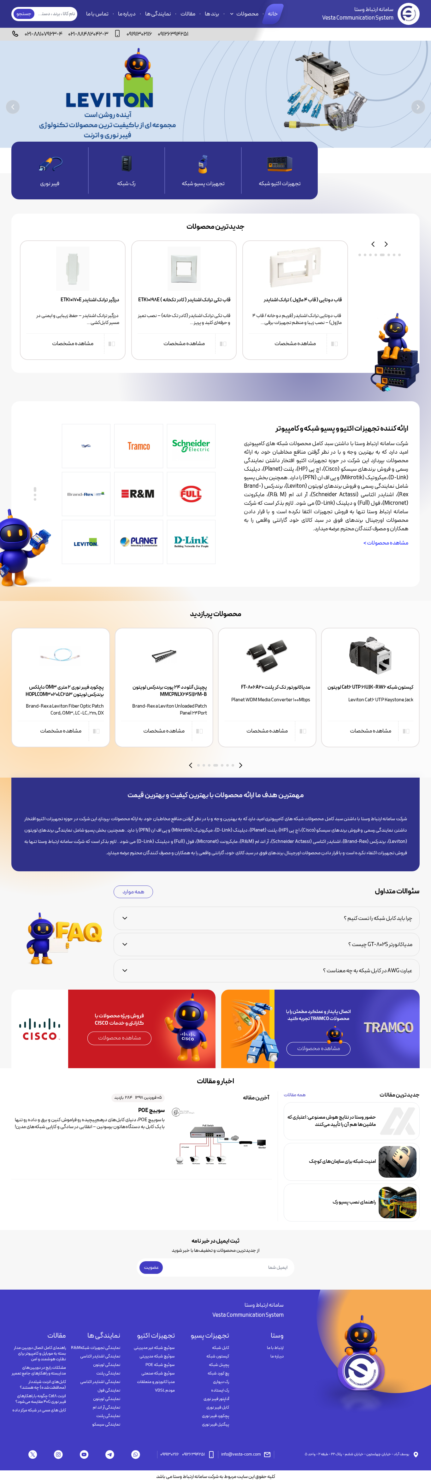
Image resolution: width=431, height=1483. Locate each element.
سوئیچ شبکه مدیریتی (157, 1356)
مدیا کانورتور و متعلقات (156, 1382)
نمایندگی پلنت (108, 1373)
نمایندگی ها (158, 14)
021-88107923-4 (43, 34)
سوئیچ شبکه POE (160, 1365)
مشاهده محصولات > (385, 543)
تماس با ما (97, 14)
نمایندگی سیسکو (106, 1424)
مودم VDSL (165, 1390)
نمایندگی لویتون (106, 1365)
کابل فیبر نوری (217, 1407)
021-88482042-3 (88, 34)
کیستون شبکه (217, 1356)
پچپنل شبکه (219, 1365)
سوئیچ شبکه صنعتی (158, 1373)
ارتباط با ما (275, 1348)
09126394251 (173, 34)
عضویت (151, 1267)
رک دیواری (221, 1382)
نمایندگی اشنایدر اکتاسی (100, 1356)
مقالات (187, 14)
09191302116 (139, 34)
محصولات (247, 14)
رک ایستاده (220, 1390)
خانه (273, 14)
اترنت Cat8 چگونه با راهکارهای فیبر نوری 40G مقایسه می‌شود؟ (40, 1399)
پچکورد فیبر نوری (215, 1416)
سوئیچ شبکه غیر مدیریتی (154, 1348)
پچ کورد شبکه (218, 1373)
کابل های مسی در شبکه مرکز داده (39, 1410)
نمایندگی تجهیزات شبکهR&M (95, 1348)
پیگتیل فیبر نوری (215, 1424)
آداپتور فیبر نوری (216, 1399)
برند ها (212, 14)
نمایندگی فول (108, 1390)
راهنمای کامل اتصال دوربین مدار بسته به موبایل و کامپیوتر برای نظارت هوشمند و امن (40, 1353)
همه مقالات (295, 1095)
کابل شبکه (220, 1348)
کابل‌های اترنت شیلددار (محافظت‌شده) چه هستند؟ (43, 1385)
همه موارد (133, 892)
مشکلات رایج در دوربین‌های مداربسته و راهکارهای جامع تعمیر (39, 1370)
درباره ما (127, 14)
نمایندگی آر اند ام (106, 1407)
